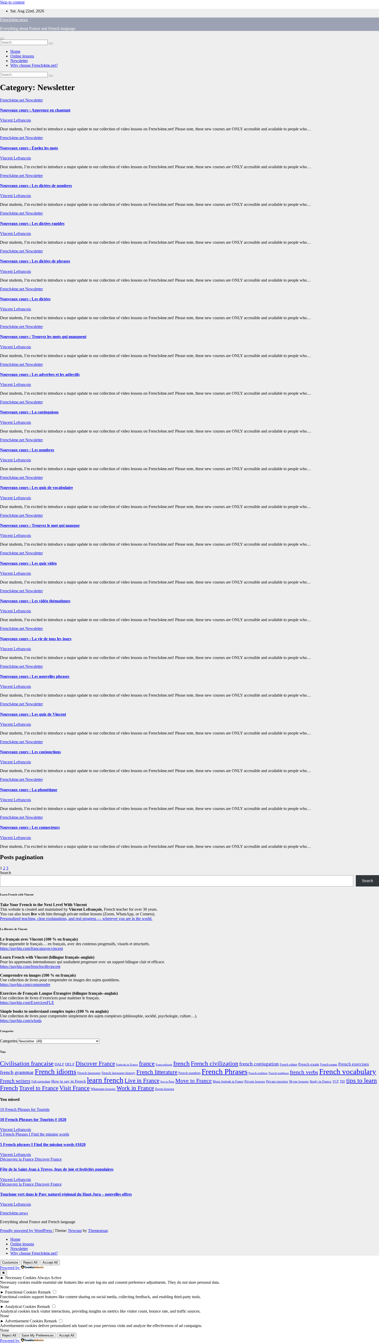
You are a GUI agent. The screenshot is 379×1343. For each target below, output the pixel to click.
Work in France (135, 1088)
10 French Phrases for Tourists (25, 1109)
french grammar (17, 1072)
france (147, 1063)
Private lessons (254, 1081)
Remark (44, 1292)
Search (5, 873)
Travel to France (38, 1088)
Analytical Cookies (20, 1306)
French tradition (258, 1073)
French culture (288, 1064)
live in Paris (167, 1081)
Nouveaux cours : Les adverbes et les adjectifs (40, 374)
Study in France (321, 1081)
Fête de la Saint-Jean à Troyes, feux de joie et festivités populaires (56, 1169)
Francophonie (164, 1064)
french (181, 1063)
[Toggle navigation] (2, 38)
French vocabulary (347, 1071)
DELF (70, 1064)
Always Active (49, 1278)
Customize (10, 1262)
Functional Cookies (21, 1292)
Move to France (193, 1080)
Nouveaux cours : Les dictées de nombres (36, 185)
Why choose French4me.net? (34, 65)
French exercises (353, 1064)
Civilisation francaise (27, 1063)
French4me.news (14, 20)
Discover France (95, 1063)
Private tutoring (277, 1081)
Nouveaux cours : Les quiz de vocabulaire (36, 487)
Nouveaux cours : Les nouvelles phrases (34, 676)
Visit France (74, 1088)
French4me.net (12, 100)
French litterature (156, 1072)
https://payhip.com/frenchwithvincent (30, 966)
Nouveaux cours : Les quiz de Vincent (33, 714)
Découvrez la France (17, 1159)
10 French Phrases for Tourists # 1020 (33, 1119)
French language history (118, 1073)
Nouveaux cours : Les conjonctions (30, 752)
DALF (59, 1064)
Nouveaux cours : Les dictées (25, 299)
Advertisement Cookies (24, 1321)
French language (89, 1073)
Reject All (30, 1262)
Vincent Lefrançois (15, 120)
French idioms (55, 1072)
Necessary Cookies (20, 1278)
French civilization (214, 1063)
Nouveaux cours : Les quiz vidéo (28, 563)
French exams (328, 1064)
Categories (8, 1041)
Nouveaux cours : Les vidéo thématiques (35, 601)
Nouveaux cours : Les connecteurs (30, 827)
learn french (105, 1080)
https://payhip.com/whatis (21, 1020)
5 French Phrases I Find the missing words (34, 1134)
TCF (336, 1081)
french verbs (304, 1072)
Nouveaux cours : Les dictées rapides (32, 223)
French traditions (279, 1073)
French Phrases (225, 1071)
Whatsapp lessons (103, 1089)
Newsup (75, 1230)
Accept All (50, 1262)
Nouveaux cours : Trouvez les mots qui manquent (43, 336)
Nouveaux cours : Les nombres (27, 450)
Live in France (142, 1080)
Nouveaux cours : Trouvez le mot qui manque (40, 525)
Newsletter (19, 60)
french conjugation (259, 1064)
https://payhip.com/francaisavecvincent (31, 948)
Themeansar (98, 1230)
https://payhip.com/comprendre (25, 984)
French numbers (189, 1073)
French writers (15, 1081)
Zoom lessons (164, 1089)
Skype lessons (299, 1081)
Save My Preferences (37, 1335)
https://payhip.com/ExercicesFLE (27, 1002)
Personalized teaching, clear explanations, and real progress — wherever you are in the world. (76, 918)
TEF (342, 1081)
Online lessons (22, 56)
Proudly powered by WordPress (26, 1230)
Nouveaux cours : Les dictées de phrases (35, 261)
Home (15, 51)
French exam (308, 1064)
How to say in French (68, 1081)
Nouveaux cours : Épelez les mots (29, 148)
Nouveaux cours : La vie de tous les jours (35, 639)
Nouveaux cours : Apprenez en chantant (35, 110)
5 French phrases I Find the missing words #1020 (43, 1144)
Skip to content (12, 2)
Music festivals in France (228, 1081)
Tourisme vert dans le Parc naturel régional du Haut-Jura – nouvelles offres (66, 1194)
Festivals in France (127, 1064)
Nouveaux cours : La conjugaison (29, 412)
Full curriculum (40, 1081)
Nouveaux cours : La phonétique (28, 790)
